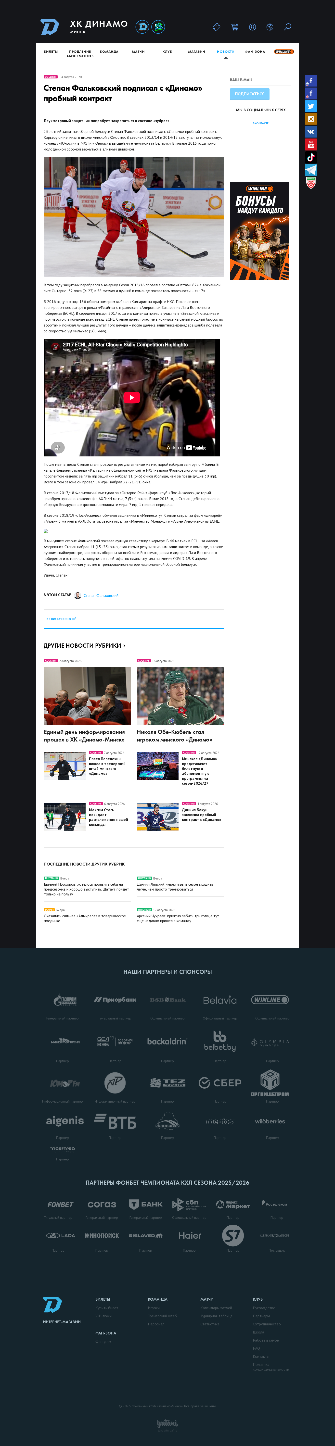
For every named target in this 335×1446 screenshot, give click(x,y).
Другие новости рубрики (82, 645)
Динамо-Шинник (142, 27)
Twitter (311, 106)
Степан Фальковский (101, 595)
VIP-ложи (103, 1315)
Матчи (138, 51)
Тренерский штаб (162, 1315)
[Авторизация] (252, 27)
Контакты (261, 1356)
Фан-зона (255, 51)
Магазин (196, 51)
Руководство (264, 1307)
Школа (258, 1332)
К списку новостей (62, 619)
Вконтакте (311, 132)
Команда (109, 51)
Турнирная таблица (216, 1315)
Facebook (311, 81)
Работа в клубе (266, 1340)
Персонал (156, 1323)
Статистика (209, 1323)
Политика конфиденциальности (271, 1367)
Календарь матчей (216, 1307)
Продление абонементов (80, 53)
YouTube (311, 144)
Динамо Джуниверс (158, 27)
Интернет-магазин (62, 1321)
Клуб (167, 51)
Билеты (51, 51)
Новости (225, 51)
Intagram (311, 119)
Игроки (154, 1307)
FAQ (256, 1348)
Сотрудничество (267, 1323)
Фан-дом (103, 1341)
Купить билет (106, 1307)
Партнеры (261, 1315)
